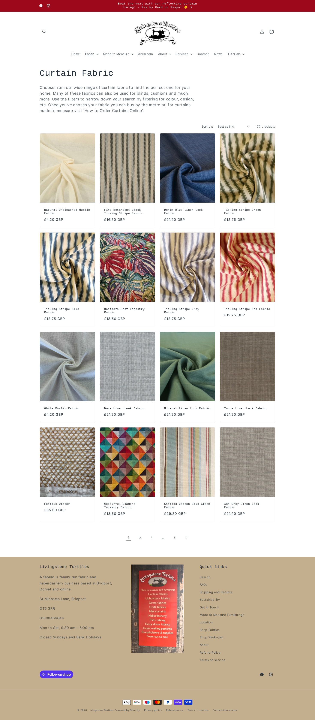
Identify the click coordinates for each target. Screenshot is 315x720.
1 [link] (128, 537)
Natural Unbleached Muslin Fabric (67, 211)
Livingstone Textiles (101, 710)
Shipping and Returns (216, 592)
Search (205, 577)
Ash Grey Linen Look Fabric (241, 505)
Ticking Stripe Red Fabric (247, 309)
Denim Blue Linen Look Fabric (183, 211)
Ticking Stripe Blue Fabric (61, 311)
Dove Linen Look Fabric (124, 408)
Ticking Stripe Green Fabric (242, 211)
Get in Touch (209, 607)
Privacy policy (153, 710)
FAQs (203, 584)
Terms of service (198, 710)
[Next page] (186, 537)
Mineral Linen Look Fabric (187, 408)
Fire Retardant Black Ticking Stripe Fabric (123, 211)
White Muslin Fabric (61, 408)
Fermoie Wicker (57, 504)
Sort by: (207, 126)
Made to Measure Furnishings (222, 615)
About (204, 645)
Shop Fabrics (210, 630)
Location (206, 622)
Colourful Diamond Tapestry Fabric (119, 505)
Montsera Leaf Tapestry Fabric (124, 311)
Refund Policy (210, 652)
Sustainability (210, 599)
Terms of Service (212, 660)
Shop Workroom (212, 637)
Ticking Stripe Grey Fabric (181, 311)
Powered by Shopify (127, 710)
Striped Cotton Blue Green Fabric (187, 505)
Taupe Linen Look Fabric (245, 408)
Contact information (225, 710)
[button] (44, 31)
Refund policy (174, 710)
